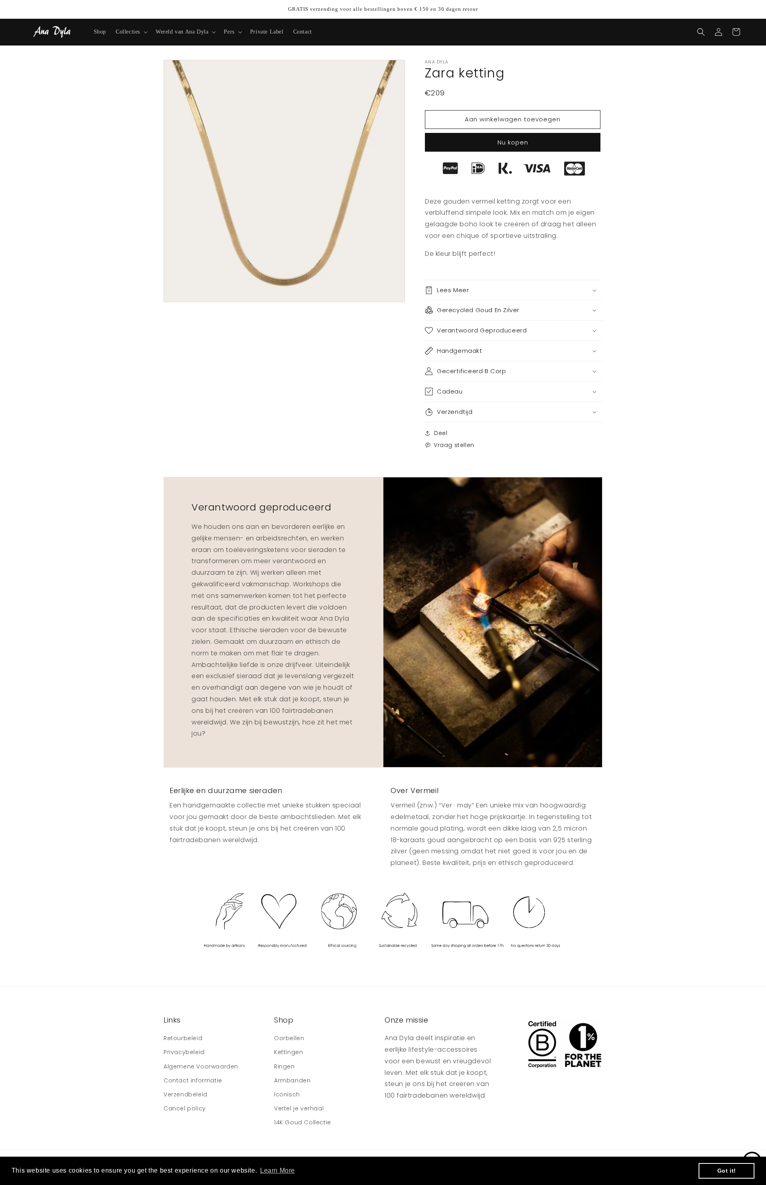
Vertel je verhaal (299, 1108)
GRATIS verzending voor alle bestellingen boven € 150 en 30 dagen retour (383, 9)
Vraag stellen (454, 445)
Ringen (284, 1066)
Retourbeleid (183, 1038)
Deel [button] (440, 433)
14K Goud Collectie (302, 1122)
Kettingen (288, 1052)
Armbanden (292, 1080)
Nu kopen (513, 142)
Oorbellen (289, 1038)
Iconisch (287, 1094)
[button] (131, 32)
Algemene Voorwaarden (201, 1066)
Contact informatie (193, 1080)
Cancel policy (185, 1108)
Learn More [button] (277, 1170)
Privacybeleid (184, 1052)
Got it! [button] (726, 1170)
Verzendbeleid (185, 1094)
